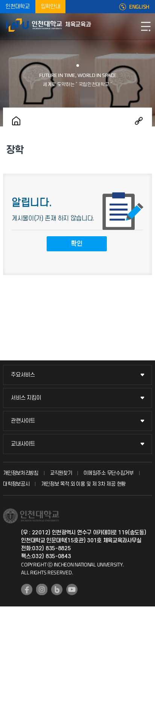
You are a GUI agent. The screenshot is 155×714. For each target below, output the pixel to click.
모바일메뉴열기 (145, 26)
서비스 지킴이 (26, 398)
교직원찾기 (61, 473)
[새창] (26, 589)
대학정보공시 (16, 484)
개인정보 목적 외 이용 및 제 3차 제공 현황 (83, 484)
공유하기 (138, 120)
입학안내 (50, 6)
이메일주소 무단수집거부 (108, 473)
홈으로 (16, 120)
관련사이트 (23, 421)
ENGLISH (139, 6)
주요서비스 (23, 375)
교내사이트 (23, 444)
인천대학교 (18, 6)
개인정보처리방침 (20, 473)
